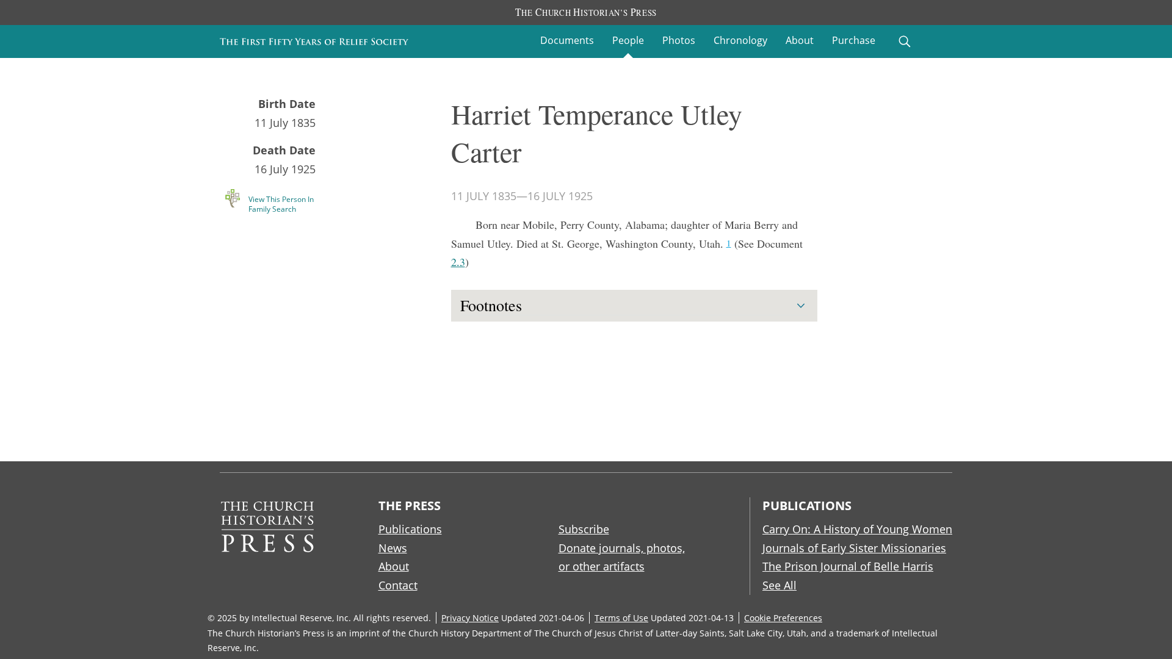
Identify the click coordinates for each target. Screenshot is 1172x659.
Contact (398, 585)
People (628, 40)
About (800, 40)
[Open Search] (905, 41)
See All (779, 585)
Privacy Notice (470, 618)
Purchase (853, 40)
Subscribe (584, 529)
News (392, 548)
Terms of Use (621, 618)
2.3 (458, 261)
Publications (410, 529)
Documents (567, 40)
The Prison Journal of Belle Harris (847, 566)
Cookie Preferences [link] (783, 618)
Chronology (740, 40)
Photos (678, 40)
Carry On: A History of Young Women (857, 529)
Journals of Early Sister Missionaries (854, 548)
